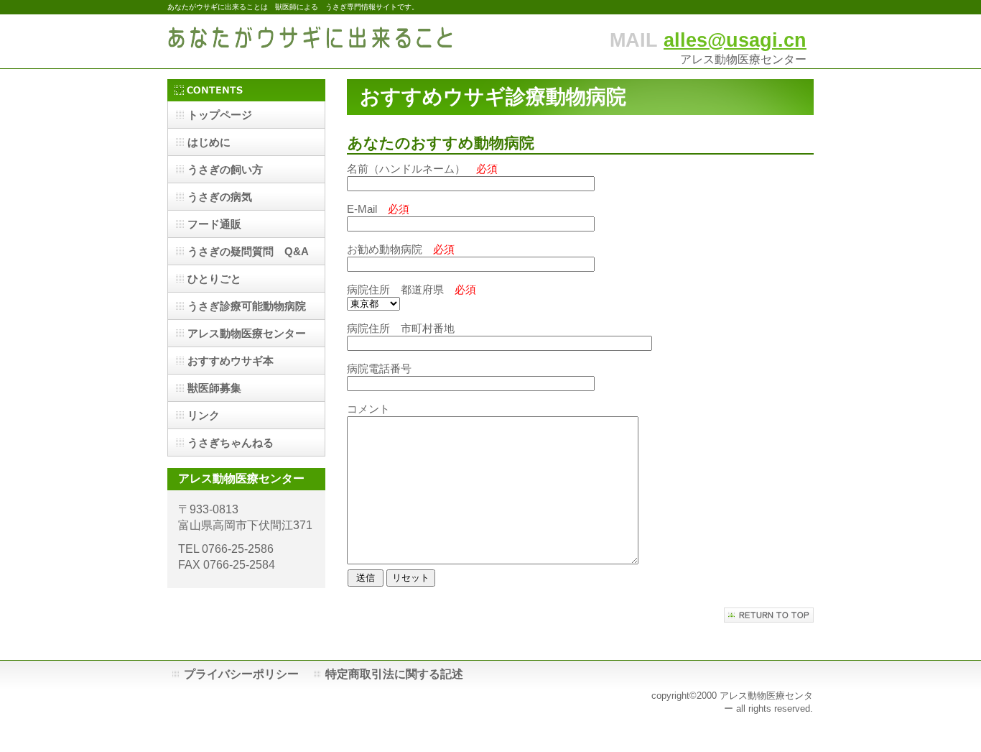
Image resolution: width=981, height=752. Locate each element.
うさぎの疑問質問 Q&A (248, 251)
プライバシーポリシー (241, 674)
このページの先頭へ (769, 615)
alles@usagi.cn (735, 40)
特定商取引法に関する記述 (394, 674)
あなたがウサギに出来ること (311, 41)
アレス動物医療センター (246, 333)
